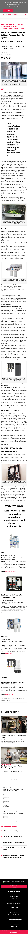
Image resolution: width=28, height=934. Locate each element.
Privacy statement (14, 6)
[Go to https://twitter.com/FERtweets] (14, 919)
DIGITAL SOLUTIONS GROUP (14, 903)
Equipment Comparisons (6, 764)
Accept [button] (8, 10)
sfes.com (7, 613)
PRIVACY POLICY (14, 910)
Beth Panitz (4, 52)
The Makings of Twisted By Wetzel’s (14, 842)
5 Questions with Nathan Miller (12, 836)
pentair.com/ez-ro (9, 694)
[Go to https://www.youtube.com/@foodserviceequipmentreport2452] (20, 919)
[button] (14, 886)
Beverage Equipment (8, 24)
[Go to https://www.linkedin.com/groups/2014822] (11, 919)
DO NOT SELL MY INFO (14, 914)
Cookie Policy (17, 4)
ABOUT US (14, 898)
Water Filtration (17, 28)
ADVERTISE (14, 901)
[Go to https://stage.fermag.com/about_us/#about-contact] (17, 919)
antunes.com (8, 653)
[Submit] (25, 14)
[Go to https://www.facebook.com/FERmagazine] (8, 919)
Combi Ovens (3, 734)
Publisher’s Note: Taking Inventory (14, 831)
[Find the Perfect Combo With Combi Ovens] (14, 724)
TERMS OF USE (14, 912)
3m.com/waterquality (10, 571)
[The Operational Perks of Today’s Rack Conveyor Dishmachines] (14, 755)
